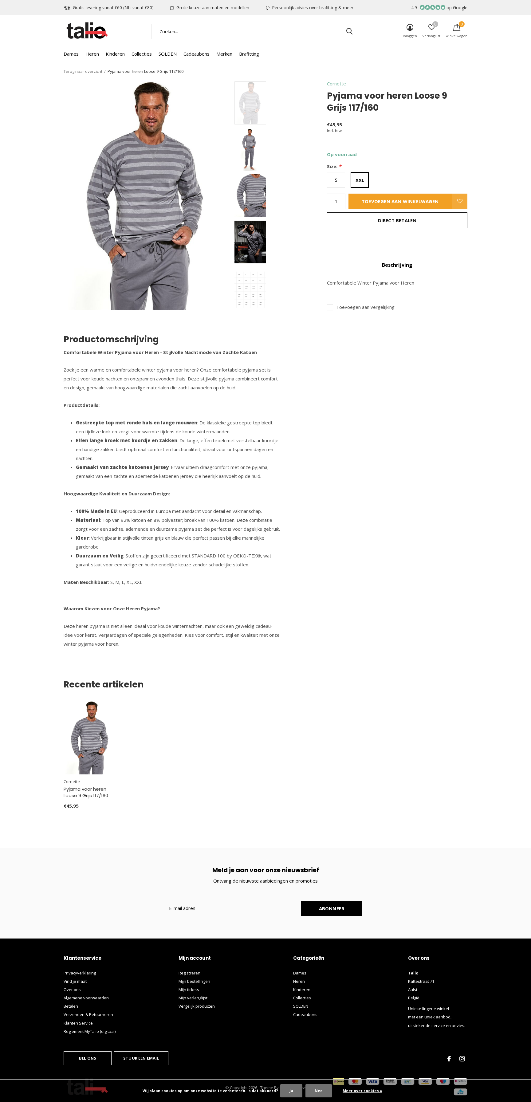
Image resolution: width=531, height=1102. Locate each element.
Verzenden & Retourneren (88, 1014)
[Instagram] (462, 1058)
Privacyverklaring (80, 973)
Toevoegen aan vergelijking (365, 307)
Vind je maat (75, 981)
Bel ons (87, 1058)
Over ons (72, 989)
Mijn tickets (189, 989)
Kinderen (115, 54)
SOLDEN (168, 54)
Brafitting (249, 54)
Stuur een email (141, 1058)
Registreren (189, 973)
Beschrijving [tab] (397, 265)
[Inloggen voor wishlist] (459, 201)
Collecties (142, 54)
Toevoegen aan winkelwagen (400, 201)
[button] (278, 102)
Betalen (71, 1006)
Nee (319, 1090)
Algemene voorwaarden (86, 998)
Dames (71, 54)
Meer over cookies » (362, 1090)
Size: (334, 166)
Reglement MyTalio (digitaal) (90, 1031)
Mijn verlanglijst (193, 998)
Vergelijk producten (197, 1006)
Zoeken (349, 31)
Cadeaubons (196, 54)
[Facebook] (449, 1058)
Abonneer (331, 908)
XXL (360, 180)
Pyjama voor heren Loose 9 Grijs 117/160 (86, 792)
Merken (224, 54)
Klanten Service (78, 1023)
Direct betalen (397, 220)
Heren (92, 54)
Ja (291, 1090)
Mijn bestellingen (194, 981)
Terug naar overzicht (83, 71)
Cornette (336, 84)
